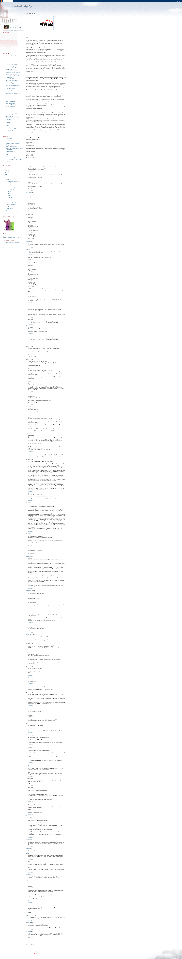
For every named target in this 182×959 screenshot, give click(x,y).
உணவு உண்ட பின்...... (9, 200)
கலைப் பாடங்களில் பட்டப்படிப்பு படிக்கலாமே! (14, 199)
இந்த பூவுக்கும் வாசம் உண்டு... (11, 145)
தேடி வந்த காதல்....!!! (10, 140)
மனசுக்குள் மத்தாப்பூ (21, 6)
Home (46, 942)
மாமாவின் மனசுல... (9, 123)
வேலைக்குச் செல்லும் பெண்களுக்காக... (13, 71)
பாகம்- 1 (27, 36)
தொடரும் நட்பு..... (9, 82)
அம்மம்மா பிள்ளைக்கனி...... (11, 106)
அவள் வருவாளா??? (10, 127)
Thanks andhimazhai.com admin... (12, 242)
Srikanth (27, 255)
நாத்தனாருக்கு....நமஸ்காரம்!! (11, 74)
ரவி (26, 354)
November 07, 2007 (30, 872)
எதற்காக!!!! (8, 210)
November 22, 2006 (30, 171)
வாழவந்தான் (28, 931)
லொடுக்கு (28, 848)
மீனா (7, 154)
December (8, 176)
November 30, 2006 (30, 675)
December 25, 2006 (30, 851)
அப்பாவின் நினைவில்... (10, 103)
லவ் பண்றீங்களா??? (10, 83)
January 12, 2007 (30, 859)
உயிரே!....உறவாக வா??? (10, 116)
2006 (6, 174)
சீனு (27, 853)
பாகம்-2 (27, 37)
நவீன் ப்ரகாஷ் (28, 241)
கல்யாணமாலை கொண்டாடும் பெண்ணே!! (14, 159)
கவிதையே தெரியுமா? (10, 189)
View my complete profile (16, 27)
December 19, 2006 (30, 801)
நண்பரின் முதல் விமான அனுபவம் (12, 202)
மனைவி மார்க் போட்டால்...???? (12, 69)
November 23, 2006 (30, 352)
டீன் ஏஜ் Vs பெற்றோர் (10, 62)
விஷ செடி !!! (8, 206)
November (8, 178)
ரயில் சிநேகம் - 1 (9, 195)
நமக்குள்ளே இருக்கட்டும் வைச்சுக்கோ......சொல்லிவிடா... (12, 185)
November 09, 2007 (30, 879)
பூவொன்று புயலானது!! (10, 157)
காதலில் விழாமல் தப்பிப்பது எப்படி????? (13, 66)
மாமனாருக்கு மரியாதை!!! (11, 67)
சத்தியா (27, 172)
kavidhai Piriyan (29, 867)
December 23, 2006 (30, 846)
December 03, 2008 (30, 929)
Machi (27, 368)
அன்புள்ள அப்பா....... (9, 208)
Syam (27, 249)
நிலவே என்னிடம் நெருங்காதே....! (12, 80)
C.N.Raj (27, 880)
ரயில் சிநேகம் (8, 132)
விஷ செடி (8, 161)
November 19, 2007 (30, 914)
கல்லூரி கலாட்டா (9, 130)
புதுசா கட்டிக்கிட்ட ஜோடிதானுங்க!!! (13, 85)
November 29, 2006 (30, 491)
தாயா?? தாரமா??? (9, 86)
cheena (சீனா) (28, 874)
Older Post (65, 942)
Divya (27, 165)
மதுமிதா (7, 125)
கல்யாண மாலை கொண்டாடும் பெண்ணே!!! (14, 188)
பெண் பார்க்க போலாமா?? (11, 88)
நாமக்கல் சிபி (28, 192)
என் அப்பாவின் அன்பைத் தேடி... (12, 146)
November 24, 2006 (30, 457)
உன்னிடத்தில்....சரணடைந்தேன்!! (12, 113)
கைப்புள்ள (28, 839)
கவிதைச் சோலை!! (9, 49)
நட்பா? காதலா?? (9, 156)
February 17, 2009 (30, 937)
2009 (6, 169)
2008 (6, 170)
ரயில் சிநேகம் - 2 (9, 193)
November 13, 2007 (30, 902)
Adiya (27, 453)
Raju (27, 861)
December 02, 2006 (30, 785)
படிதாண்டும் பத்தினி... (10, 78)
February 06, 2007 (30, 866)
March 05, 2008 (30, 920)
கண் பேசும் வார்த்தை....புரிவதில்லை (13, 143)
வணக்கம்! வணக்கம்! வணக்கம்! (12, 212)
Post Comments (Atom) (35, 944)
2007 (6, 172)
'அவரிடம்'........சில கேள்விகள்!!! (12, 64)
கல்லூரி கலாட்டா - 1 (9, 179)
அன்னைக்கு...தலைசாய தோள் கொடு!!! (13, 72)
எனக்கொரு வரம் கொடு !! (11, 151)
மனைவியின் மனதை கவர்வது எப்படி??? (13, 91)
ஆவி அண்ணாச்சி (29, 590)
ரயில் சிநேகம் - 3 (9, 191)
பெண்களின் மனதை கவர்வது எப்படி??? (13, 93)
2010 (6, 167)
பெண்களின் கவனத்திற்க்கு (11, 204)
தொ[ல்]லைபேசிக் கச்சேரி (11, 128)
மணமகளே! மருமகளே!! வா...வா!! (12, 90)
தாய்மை (7, 152)
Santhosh (28, 381)
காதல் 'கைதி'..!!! (9, 100)
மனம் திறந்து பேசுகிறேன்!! (11, 104)
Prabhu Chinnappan (30, 915)
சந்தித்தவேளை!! (9, 114)
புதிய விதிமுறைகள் (9, 197)
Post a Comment (28, 939)
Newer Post (28, 942)
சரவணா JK (28, 922)
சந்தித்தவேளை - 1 (9, 138)
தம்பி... (7, 141)
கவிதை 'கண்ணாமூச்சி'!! (11, 101)
